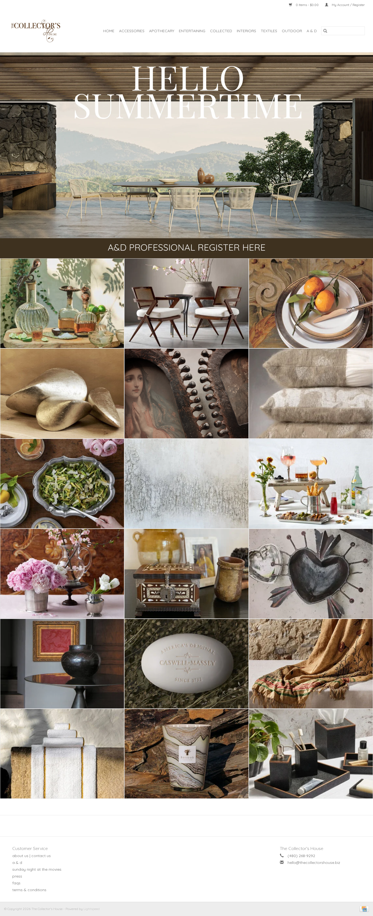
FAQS (16, 883)
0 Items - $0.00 (307, 5)
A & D (312, 30)
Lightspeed (92, 909)
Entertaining (192, 30)
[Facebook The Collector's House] (183, 825)
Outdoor (292, 30)
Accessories (131, 30)
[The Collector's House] (38, 31)
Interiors (246, 30)
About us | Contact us (31, 855)
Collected (221, 30)
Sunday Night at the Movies (36, 869)
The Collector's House (301, 848)
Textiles (269, 30)
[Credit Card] (363, 908)
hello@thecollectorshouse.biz (314, 862)
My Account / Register (348, 5)
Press (17, 876)
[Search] (325, 30)
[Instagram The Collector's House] (189, 825)
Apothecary (161, 30)
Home (108, 30)
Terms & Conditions (29, 889)
